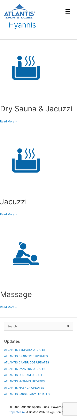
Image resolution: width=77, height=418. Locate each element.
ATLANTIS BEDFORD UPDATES (25, 349)
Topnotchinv (17, 412)
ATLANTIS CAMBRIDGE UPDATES (26, 362)
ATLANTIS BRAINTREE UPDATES (26, 356)
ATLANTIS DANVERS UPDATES (25, 368)
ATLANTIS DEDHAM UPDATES (24, 375)
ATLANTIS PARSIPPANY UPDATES (27, 394)
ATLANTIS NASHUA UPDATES (24, 387)
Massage (16, 294)
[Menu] (68, 11)
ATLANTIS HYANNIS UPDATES (24, 381)
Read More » (8, 122)
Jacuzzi (13, 201)
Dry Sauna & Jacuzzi (36, 108)
